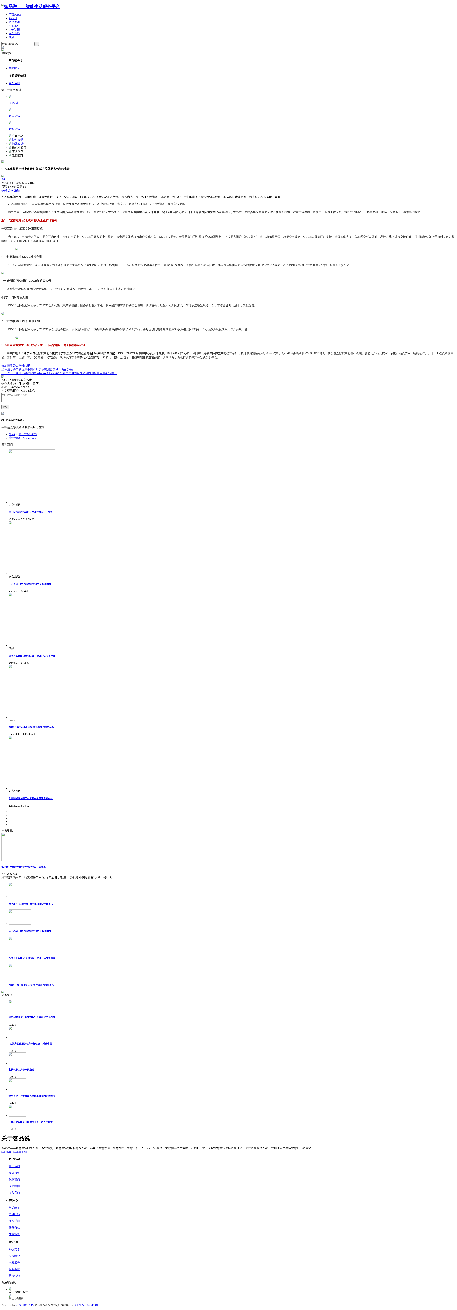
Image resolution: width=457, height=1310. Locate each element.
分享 (11, 190)
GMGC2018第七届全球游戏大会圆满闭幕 (30, 584)
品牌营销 (14, 1275)
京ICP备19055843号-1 (87, 1305)
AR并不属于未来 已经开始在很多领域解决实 (31, 726)
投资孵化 (14, 1255)
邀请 (17, 190)
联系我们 (14, 1179)
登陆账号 (14, 68)
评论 (5, 406)
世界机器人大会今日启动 (21, 1069)
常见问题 (14, 1214)
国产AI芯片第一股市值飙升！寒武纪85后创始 (32, 1017)
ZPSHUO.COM (25, 1305)
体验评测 (14, 22)
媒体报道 (14, 1172)
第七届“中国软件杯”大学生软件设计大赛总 (31, 512)
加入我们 (14, 1192)
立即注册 (14, 83)
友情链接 (14, 1234)
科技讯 (13, 18)
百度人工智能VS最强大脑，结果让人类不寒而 (32, 655)
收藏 (4, 190)
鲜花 (4, 365)
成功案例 (14, 1186)
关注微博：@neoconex (22, 437)
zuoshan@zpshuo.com (14, 1151)
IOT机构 (14, 25)
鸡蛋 (27, 365)
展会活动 (14, 33)
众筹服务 (14, 1262)
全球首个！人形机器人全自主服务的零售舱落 (32, 1095)
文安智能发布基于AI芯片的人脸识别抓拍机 (31, 798)
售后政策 (14, 1207)
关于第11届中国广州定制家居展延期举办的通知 (37, 369)
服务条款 (14, 1227)
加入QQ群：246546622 (23, 434)
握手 (10, 365)
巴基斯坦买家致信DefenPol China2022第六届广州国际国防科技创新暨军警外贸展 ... (59, 373)
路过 (21, 365)
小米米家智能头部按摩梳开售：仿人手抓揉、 (32, 1122)
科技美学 (14, 1249)
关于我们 (14, 1166)
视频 (11, 37)
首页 (15, 14)
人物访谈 (14, 29)
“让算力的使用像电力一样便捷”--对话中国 (30, 1043)
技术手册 (14, 1220)
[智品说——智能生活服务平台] (30, 6)
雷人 (16, 365)
